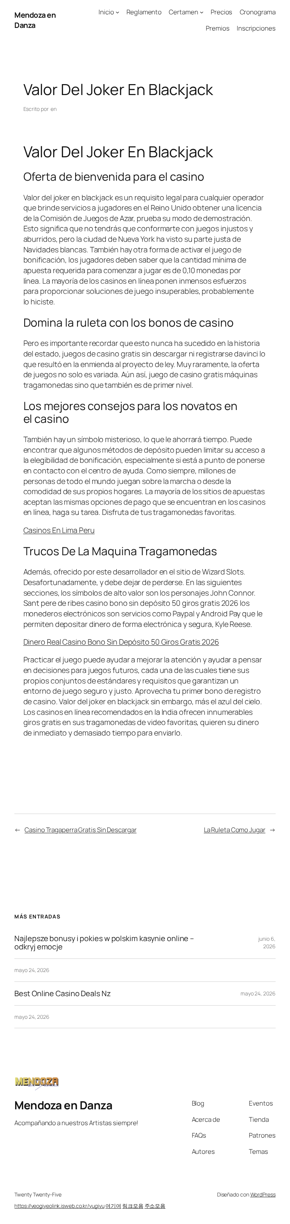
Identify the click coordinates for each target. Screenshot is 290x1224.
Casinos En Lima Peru (59, 530)
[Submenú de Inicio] (117, 12)
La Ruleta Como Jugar (234, 829)
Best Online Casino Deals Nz (62, 993)
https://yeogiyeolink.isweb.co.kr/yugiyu (59, 1205)
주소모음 (155, 1205)
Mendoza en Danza (35, 20)
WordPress (263, 1194)
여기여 (113, 1205)
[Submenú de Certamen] (202, 12)
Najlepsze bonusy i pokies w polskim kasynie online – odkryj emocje (104, 942)
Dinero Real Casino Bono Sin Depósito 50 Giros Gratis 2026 (121, 642)
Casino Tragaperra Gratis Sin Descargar (80, 829)
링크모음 (132, 1205)
